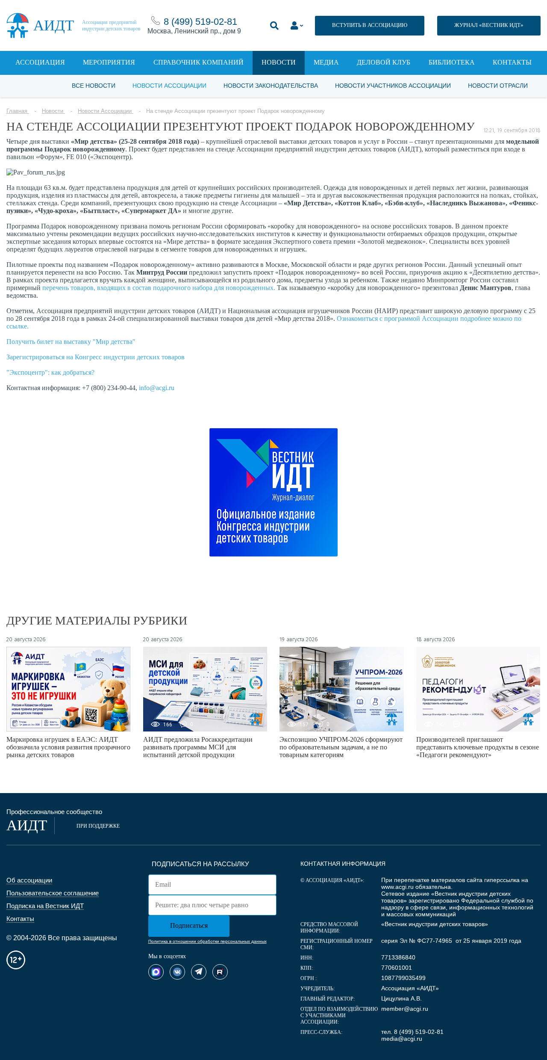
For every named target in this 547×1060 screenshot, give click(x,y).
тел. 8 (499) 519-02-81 (412, 1031)
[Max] (156, 972)
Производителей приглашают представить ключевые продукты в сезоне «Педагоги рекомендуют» (477, 747)
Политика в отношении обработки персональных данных (207, 941)
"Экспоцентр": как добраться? (50, 372)
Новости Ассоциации (169, 85)
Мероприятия (109, 62)
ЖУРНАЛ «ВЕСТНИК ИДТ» (488, 25)
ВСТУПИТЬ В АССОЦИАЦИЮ (369, 25)
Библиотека (452, 62)
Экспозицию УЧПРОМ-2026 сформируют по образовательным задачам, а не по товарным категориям (341, 747)
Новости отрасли (498, 85)
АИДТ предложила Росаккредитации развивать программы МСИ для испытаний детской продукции (198, 747)
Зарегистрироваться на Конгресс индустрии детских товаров (95, 357)
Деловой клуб (383, 62)
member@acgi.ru (404, 1008)
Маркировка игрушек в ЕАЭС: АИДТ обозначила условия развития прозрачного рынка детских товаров (68, 747)
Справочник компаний (198, 62)
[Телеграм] (198, 972)
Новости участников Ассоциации (393, 85)
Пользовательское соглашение (52, 893)
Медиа (326, 62)
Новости (279, 62)
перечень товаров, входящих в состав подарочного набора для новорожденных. (158, 287)
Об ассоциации (29, 880)
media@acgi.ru (401, 1038)
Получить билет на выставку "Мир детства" (70, 341)
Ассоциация (40, 62)
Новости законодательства (271, 85)
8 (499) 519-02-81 (200, 21)
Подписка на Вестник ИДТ (45, 905)
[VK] (177, 972)
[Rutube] (220, 972)
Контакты (512, 62)
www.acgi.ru (397, 886)
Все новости (93, 85)
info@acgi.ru (156, 387)
